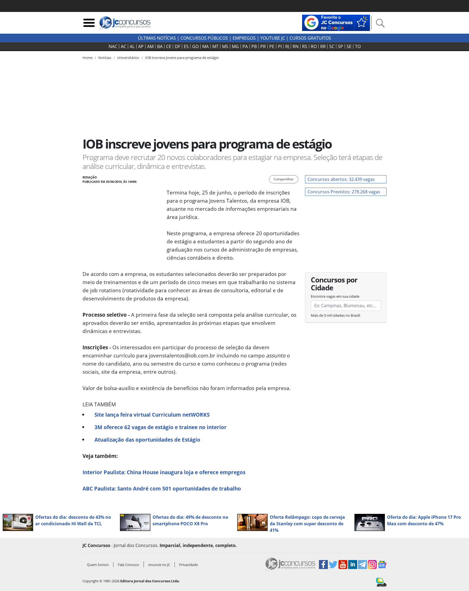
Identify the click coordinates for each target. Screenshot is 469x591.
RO (314, 46)
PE (271, 46)
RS (304, 46)
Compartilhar (284, 179)
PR (263, 46)
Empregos (244, 38)
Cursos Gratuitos (310, 38)
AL (132, 46)
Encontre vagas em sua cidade (335, 296)
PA (245, 46)
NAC (113, 46)
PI (280, 46)
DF (177, 46)
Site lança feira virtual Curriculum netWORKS (152, 414)
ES (186, 46)
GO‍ (195, 46)
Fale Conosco (128, 564)
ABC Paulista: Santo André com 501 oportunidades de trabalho (162, 488)
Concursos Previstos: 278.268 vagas (344, 192)
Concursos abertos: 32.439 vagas (341, 179)
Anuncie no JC (159, 564)
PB (254, 46)
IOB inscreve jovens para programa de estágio (182, 57)
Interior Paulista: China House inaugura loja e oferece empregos (164, 472)
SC (331, 46)
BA (160, 46)
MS (225, 46)
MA (205, 46)
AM (150, 46)
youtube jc (272, 38)
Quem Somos (98, 564)
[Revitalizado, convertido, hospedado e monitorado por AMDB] (381, 582)
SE (349, 46)
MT (215, 46)
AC (123, 46)
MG (235, 46)
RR (323, 46)
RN (296, 46)
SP (340, 46)
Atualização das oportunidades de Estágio (147, 439)
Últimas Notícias (157, 38)
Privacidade (188, 564)
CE (168, 46)
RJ (287, 46)
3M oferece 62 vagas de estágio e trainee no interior (160, 427)
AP (141, 46)
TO (358, 46)
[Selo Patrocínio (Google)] (336, 22)
